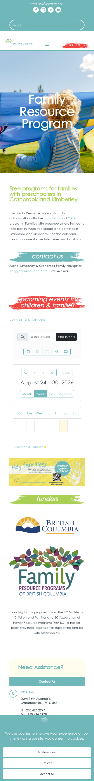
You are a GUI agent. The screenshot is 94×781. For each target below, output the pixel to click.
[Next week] (43, 372)
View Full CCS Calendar (27, 320)
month (27, 394)
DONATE (75, 45)
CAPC (72, 218)
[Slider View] (66, 351)
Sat (66, 413)
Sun (75, 413)
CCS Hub (27, 692)
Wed (39, 413)
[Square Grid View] (37, 351)
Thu (47, 413)
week (40, 394)
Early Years (52, 218)
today (66, 372)
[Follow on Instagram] (43, 10)
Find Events (66, 337)
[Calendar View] (28, 351)
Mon (20, 413)
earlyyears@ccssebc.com (28, 271)
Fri (56, 413)
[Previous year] (25, 372)
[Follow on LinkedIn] (51, 10)
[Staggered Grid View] (56, 351)
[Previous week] (34, 372)
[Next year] (52, 372)
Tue (29, 413)
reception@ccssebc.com (47, 3)
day (52, 394)
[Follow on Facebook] (36, 10)
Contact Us (47, 681)
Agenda (65, 394)
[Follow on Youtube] (58, 10)
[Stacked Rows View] (47, 351)
